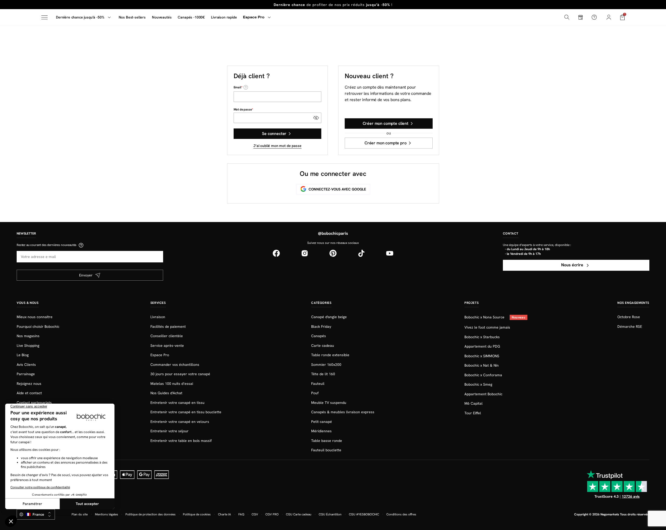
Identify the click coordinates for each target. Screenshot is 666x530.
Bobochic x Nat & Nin (481, 365)
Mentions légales (106, 514)
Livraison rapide (224, 17)
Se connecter (274, 133)
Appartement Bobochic (483, 394)
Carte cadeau (322, 345)
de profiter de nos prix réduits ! (333, 4)
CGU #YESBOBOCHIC (364, 514)
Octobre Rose (628, 317)
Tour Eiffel (472, 413)
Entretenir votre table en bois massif (181, 440)
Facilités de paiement (168, 326)
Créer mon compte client (385, 123)
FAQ (241, 514)
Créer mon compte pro (385, 143)
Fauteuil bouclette (326, 450)
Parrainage (26, 374)
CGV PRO (272, 514)
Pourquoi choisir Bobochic (38, 326)
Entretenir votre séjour (169, 431)
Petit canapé (321, 421)
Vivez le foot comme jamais (487, 327)
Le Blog (23, 355)
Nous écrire (572, 265)
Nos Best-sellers (132, 17)
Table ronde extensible (330, 355)
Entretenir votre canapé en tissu (177, 402)
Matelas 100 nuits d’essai (171, 383)
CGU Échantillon (330, 514)
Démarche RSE (629, 326)
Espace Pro (159, 355)
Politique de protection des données (150, 514)
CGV (255, 514)
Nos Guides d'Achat (166, 393)
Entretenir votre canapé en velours (179, 421)
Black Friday (321, 326)
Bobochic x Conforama (483, 375)
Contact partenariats (34, 402)
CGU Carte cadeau (298, 514)
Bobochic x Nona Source (484, 317)
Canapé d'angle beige (329, 317)
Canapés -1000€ (191, 17)
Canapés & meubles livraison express (342, 412)
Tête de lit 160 (323, 374)
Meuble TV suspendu (328, 402)
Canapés (318, 336)
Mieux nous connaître (35, 317)
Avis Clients (26, 364)
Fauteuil (317, 383)
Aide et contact (29, 393)
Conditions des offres (401, 514)
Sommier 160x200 (326, 364)
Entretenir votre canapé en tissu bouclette (185, 412)
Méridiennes (321, 431)
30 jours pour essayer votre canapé (180, 374)
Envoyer (86, 275)
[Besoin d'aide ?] (594, 17)
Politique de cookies (197, 514)
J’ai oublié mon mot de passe (277, 145)
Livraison (157, 317)
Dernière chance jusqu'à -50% (80, 17)
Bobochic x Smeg (478, 384)
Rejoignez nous (29, 383)
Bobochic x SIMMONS (481, 356)
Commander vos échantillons (174, 364)
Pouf (315, 393)
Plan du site (80, 514)
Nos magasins (28, 336)
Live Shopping (28, 345)
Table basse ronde (326, 440)
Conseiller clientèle (166, 336)
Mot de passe (243, 109)
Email (237, 87)
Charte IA (224, 514)
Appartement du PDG (482, 346)
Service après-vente (167, 345)
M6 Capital (473, 403)
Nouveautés (161, 17)
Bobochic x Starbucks (482, 337)
